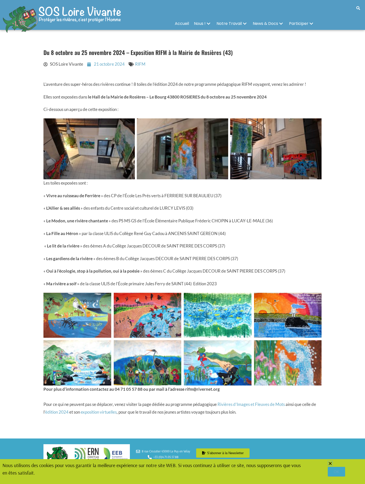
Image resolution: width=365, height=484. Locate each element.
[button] (330, 463)
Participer (298, 23)
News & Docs (265, 23)
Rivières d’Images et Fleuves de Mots (251, 404)
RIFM (140, 64)
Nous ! (200, 23)
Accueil (182, 23)
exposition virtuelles (99, 412)
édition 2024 (57, 412)
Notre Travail (229, 23)
